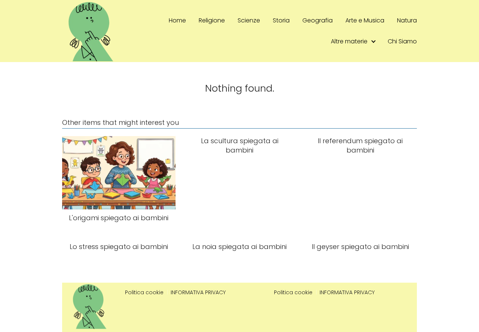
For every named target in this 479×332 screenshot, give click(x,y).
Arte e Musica (364, 20)
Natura (407, 20)
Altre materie (349, 41)
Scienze (249, 20)
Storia (281, 20)
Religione (212, 20)
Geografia (317, 20)
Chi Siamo (402, 41)
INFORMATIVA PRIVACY (198, 292)
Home (177, 20)
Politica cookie (144, 292)
